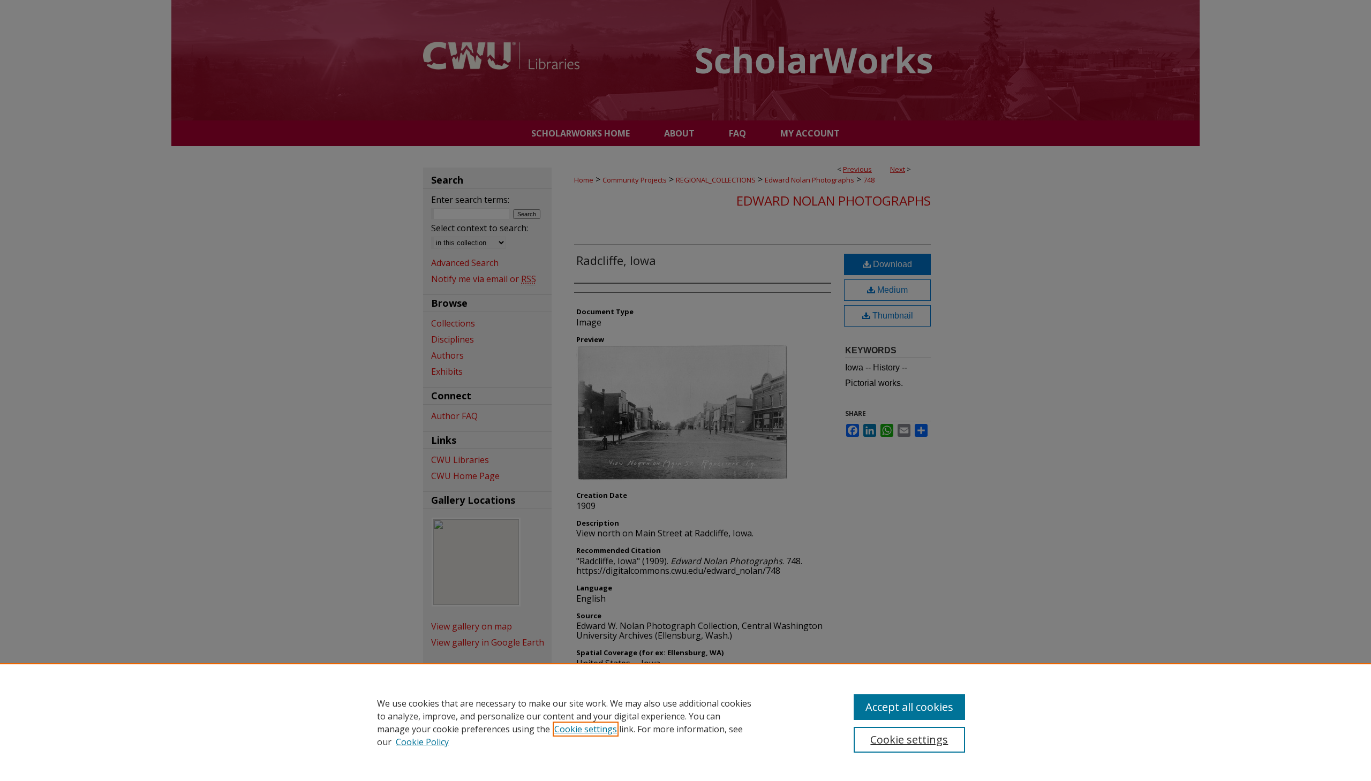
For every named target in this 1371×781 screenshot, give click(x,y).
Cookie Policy (422, 742)
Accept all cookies (909, 707)
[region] (685, 722)
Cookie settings (585, 729)
